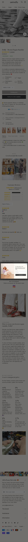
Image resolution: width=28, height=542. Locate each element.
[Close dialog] (26, 264)
